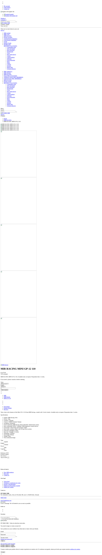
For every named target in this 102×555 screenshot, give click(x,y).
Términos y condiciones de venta (12, 483)
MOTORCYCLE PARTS (10, 46)
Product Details (8, 408)
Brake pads (10, 67)
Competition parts (11, 47)
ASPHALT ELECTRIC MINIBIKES (13, 77)
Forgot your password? (6, 539)
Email (2, 531)
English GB (14, 15)
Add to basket (4, 389)
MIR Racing (7, 397)
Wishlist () (3, 18)
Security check (4, 537)
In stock (3, 454)
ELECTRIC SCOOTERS (10, 75)
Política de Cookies (9, 487)
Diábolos (9, 58)
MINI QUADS (8, 80)
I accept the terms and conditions (10, 519)
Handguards (10, 51)
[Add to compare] (1, 393)
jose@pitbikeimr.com (6, 500)
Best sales (6, 473)
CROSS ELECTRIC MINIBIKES (12, 78)
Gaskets (9, 64)
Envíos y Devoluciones (10, 484)
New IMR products (9, 472)
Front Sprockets (11, 60)
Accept (3, 552)
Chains (9, 56)
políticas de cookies (75, 549)
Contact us (6, 9)
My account (7, 6)
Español (11, 14)
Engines (9, 66)
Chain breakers (11, 57)
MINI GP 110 (7, 398)
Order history (7, 7)
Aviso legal (6, 481)
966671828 (3, 497)
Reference (3, 453)
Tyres (8, 53)
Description (7, 406)
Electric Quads (7, 81)
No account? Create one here (8, 543)
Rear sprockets (10, 50)
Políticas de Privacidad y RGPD (12, 485)
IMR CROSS (7, 73)
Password (3, 534)
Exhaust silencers (11, 69)
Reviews (6, 409)
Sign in (2, 540)
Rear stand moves (11, 54)
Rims (8, 61)
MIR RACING (8, 74)
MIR (5, 395)
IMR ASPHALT (8, 71)
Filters (8, 63)
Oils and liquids (11, 48)
